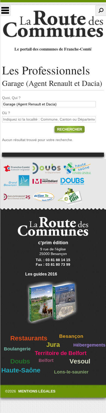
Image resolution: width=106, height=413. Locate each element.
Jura (53, 344)
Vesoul (79, 361)
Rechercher (69, 129)
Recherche (100, 10)
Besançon (71, 336)
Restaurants (28, 338)
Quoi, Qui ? (11, 98)
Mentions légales (36, 391)
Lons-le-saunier (71, 372)
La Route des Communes (53, 24)
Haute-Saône (20, 370)
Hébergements (89, 345)
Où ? (6, 113)
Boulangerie (17, 348)
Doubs (20, 361)
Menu (5, 10)
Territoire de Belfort (60, 353)
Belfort (46, 360)
